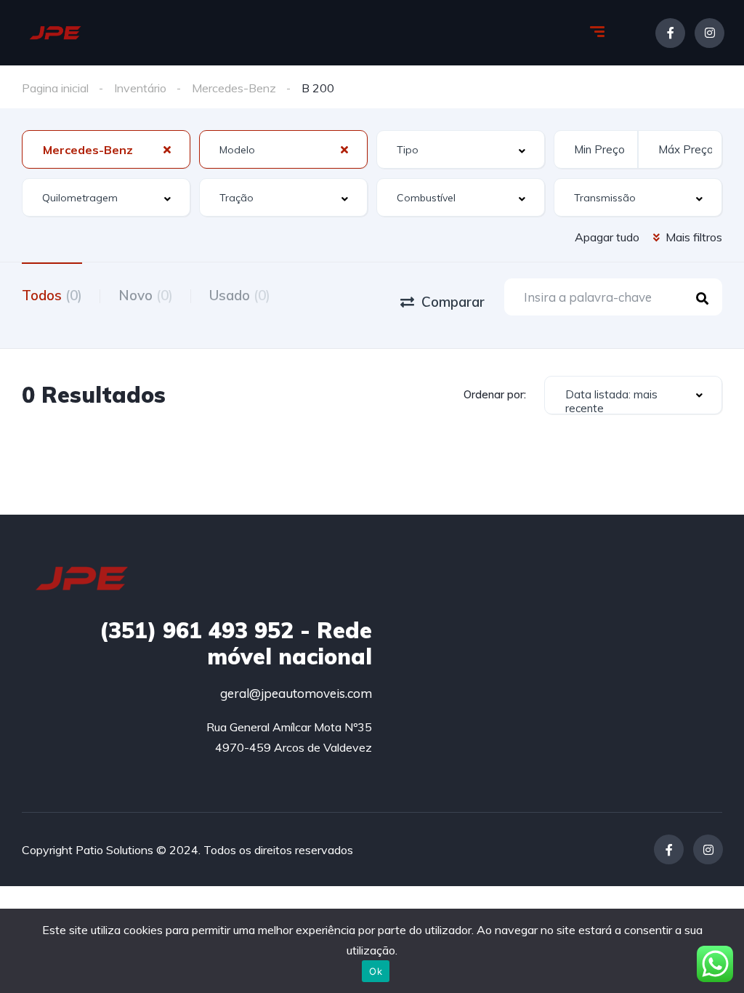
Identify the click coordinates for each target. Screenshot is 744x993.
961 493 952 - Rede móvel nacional (236, 643)
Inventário (140, 88)
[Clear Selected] (167, 149)
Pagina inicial (55, 88)
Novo (145, 295)
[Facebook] (670, 33)
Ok (375, 971)
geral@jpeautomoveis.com (296, 693)
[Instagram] (709, 33)
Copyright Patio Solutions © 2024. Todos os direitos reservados (187, 850)
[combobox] (106, 149)
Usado (239, 295)
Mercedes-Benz (234, 88)
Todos (52, 295)
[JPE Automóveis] (55, 32)
